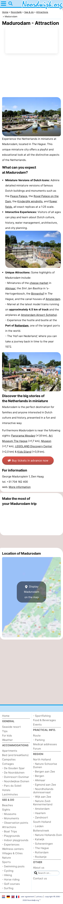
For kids (7, 735)
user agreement (27, 896)
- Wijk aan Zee (42, 796)
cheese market (39, 283)
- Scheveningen (43, 843)
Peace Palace (18, 196)
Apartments (9, 750)
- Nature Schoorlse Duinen (45, 765)
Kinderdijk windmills (30, 201)
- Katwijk (38, 839)
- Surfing (7, 888)
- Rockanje (40, 856)
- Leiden (38, 826)
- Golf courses (11, 883)
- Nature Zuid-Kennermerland (42, 802)
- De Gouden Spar (13, 768)
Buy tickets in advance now (30, 460)
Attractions (9, 827)
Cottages (8, 763)
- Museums (9, 814)
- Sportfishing (42, 715)
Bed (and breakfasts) (15, 755)
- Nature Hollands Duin (47, 835)
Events (37, 724)
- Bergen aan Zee (44, 771)
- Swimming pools (13, 866)
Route (37, 735)
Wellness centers (13, 849)
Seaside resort (11, 726)
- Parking (39, 740)
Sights (6, 809)
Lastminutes (10, 794)
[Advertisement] (31, 541)
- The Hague (41, 848)
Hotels (6, 790)
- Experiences (10, 844)
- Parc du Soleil (11, 785)
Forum (37, 748)
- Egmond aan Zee (44, 784)
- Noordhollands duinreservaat (43, 790)
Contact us (40, 878)
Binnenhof (37, 293)
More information (20, 487)
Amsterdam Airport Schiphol (39, 315)
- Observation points (15, 822)
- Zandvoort (40, 817)
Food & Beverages (44, 720)
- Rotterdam (40, 852)
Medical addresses (45, 744)
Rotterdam (22, 325)
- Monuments (10, 818)
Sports (6, 862)
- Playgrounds (11, 835)
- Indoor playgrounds (15, 840)
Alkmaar (10, 288)
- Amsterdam (41, 808)
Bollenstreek (41, 830)
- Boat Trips (9, 831)
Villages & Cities (12, 853)
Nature (6, 857)
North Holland (42, 759)
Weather (7, 740)
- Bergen (38, 776)
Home (5, 715)
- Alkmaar (39, 780)
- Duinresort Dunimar (15, 777)
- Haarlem (39, 813)
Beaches (7, 805)
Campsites (9, 759)
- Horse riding (10, 879)
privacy (39, 896)
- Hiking (7, 875)
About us (38, 867)
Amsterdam (53, 299)
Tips (5, 731)
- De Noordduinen (13, 772)
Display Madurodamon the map (31, 592)
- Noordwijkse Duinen (15, 781)
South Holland (42, 821)
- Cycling (7, 870)
